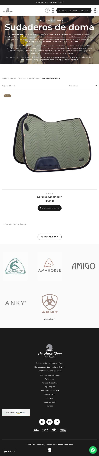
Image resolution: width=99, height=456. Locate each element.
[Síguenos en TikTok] (57, 422)
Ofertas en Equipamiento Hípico (49, 363)
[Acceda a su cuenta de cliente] (47, 10)
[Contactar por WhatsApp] (93, 450)
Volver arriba (48, 237)
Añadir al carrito (51, 208)
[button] (95, 10)
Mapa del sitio (49, 402)
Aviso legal (49, 379)
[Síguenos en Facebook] (42, 422)
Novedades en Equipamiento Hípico (49, 367)
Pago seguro (49, 387)
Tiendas (49, 406)
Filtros (11, 451)
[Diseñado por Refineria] (49, 450)
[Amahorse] (49, 266)
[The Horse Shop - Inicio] (7, 10)
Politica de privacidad (49, 391)
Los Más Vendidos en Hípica (49, 371)
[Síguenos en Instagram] (49, 422)
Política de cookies (49, 383)
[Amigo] (84, 266)
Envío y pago (49, 394)
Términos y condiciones (50, 375)
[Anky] (15, 303)
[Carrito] (53, 10)
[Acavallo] (15, 266)
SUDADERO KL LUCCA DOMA (49, 197)
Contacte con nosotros (73, 10)
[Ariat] (49, 303)
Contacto (49, 398)
